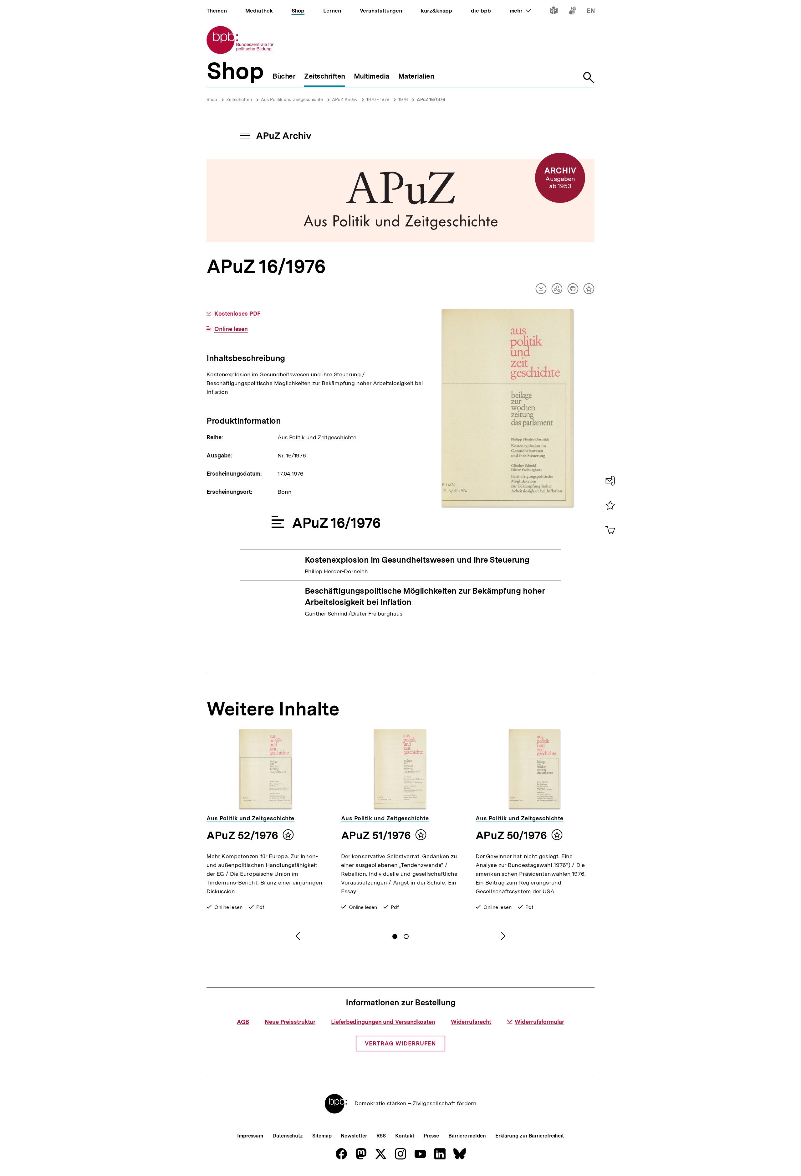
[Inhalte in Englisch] (590, 11)
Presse (431, 1136)
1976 (403, 99)
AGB (243, 1022)
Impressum (250, 1136)
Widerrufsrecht (471, 1022)
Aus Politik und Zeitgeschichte (292, 99)
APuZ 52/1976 (242, 835)
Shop (212, 99)
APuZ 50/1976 (511, 835)
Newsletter (354, 1136)
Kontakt (404, 1136)
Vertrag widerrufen (400, 1043)
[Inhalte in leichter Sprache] (554, 11)
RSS (381, 1136)
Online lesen (231, 329)
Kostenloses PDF (237, 313)
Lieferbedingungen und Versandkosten (383, 1022)
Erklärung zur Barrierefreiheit (529, 1136)
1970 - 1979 (377, 99)
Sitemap (321, 1136)
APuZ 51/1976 (376, 835)
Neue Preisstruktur (290, 1022)
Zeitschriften (239, 99)
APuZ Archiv (344, 99)
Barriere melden (467, 1136)
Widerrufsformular (539, 1022)
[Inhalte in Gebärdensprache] (572, 11)
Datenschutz (288, 1136)
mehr (520, 11)
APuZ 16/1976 (431, 99)
